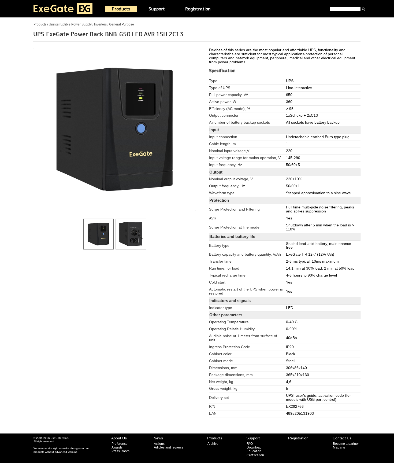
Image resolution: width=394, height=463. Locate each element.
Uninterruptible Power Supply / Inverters (78, 24)
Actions (159, 444)
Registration (198, 9)
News (158, 438)
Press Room (120, 451)
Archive (212, 444)
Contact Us (342, 438)
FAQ (250, 444)
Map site (339, 447)
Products (121, 9)
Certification (255, 455)
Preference (119, 444)
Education (254, 451)
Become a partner (346, 444)
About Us (119, 438)
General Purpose (121, 24)
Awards (116, 447)
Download (254, 447)
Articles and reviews (168, 447)
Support (156, 9)
